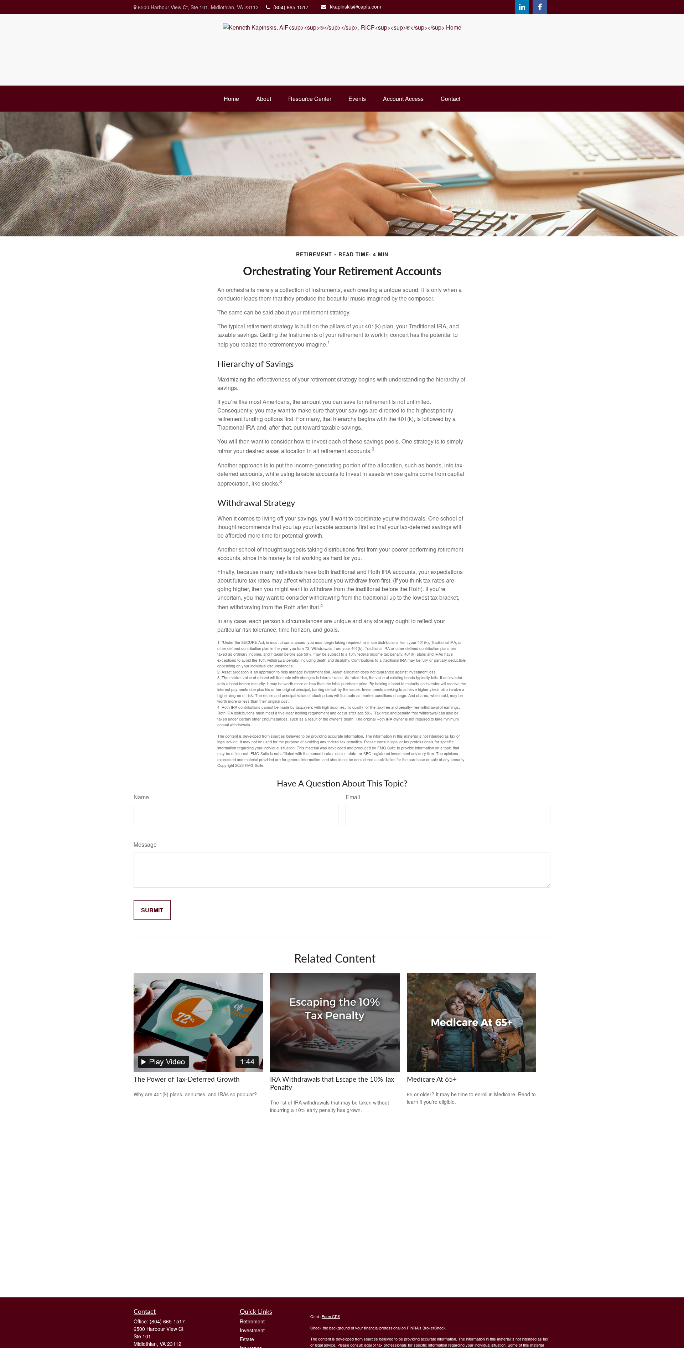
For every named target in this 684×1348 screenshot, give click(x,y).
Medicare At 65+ (432, 1079)
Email (353, 797)
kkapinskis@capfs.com (355, 6)
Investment (252, 1330)
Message (145, 844)
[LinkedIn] (522, 7)
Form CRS (331, 1316)
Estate (247, 1339)
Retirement (252, 1321)
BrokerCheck (434, 1328)
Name (141, 797)
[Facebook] (540, 7)
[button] (231, 98)
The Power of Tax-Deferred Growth (187, 1079)
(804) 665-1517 (291, 7)
